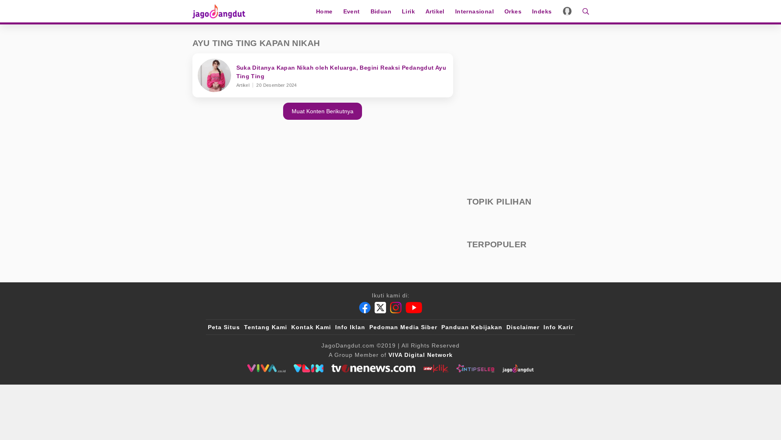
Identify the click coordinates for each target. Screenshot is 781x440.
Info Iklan (350, 327)
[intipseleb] (475, 368)
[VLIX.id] (309, 368)
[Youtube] (414, 307)
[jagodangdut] (518, 368)
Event (351, 11)
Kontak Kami (311, 327)
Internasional (474, 11)
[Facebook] (365, 307)
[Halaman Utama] (221, 11)
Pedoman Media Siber (403, 327)
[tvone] (373, 368)
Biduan (381, 11)
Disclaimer (522, 327)
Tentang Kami (265, 327)
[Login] (567, 11)
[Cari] (583, 11)
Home (324, 11)
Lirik (408, 11)
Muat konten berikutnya (322, 111)
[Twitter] (380, 307)
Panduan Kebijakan (471, 327)
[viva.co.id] (266, 368)
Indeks (542, 11)
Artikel (435, 11)
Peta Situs (224, 327)
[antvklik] (435, 368)
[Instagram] (395, 307)
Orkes (512, 11)
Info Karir (558, 327)
